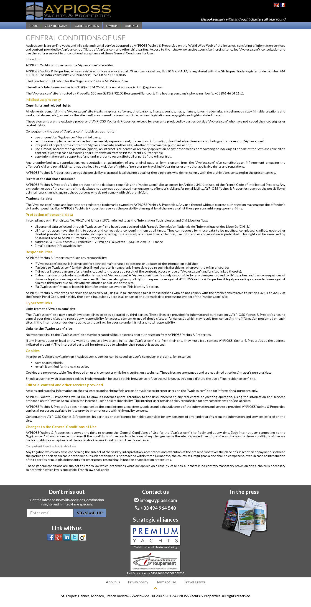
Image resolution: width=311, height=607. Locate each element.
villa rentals (55, 25)
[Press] (244, 517)
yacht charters (86, 25)
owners (111, 25)
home (33, 25)
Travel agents (194, 582)
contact (131, 25)
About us (113, 582)
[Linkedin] (66, 537)
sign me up (90, 513)
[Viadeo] (82, 537)
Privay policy (138, 582)
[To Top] (155, 588)
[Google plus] (58, 537)
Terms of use (166, 582)
